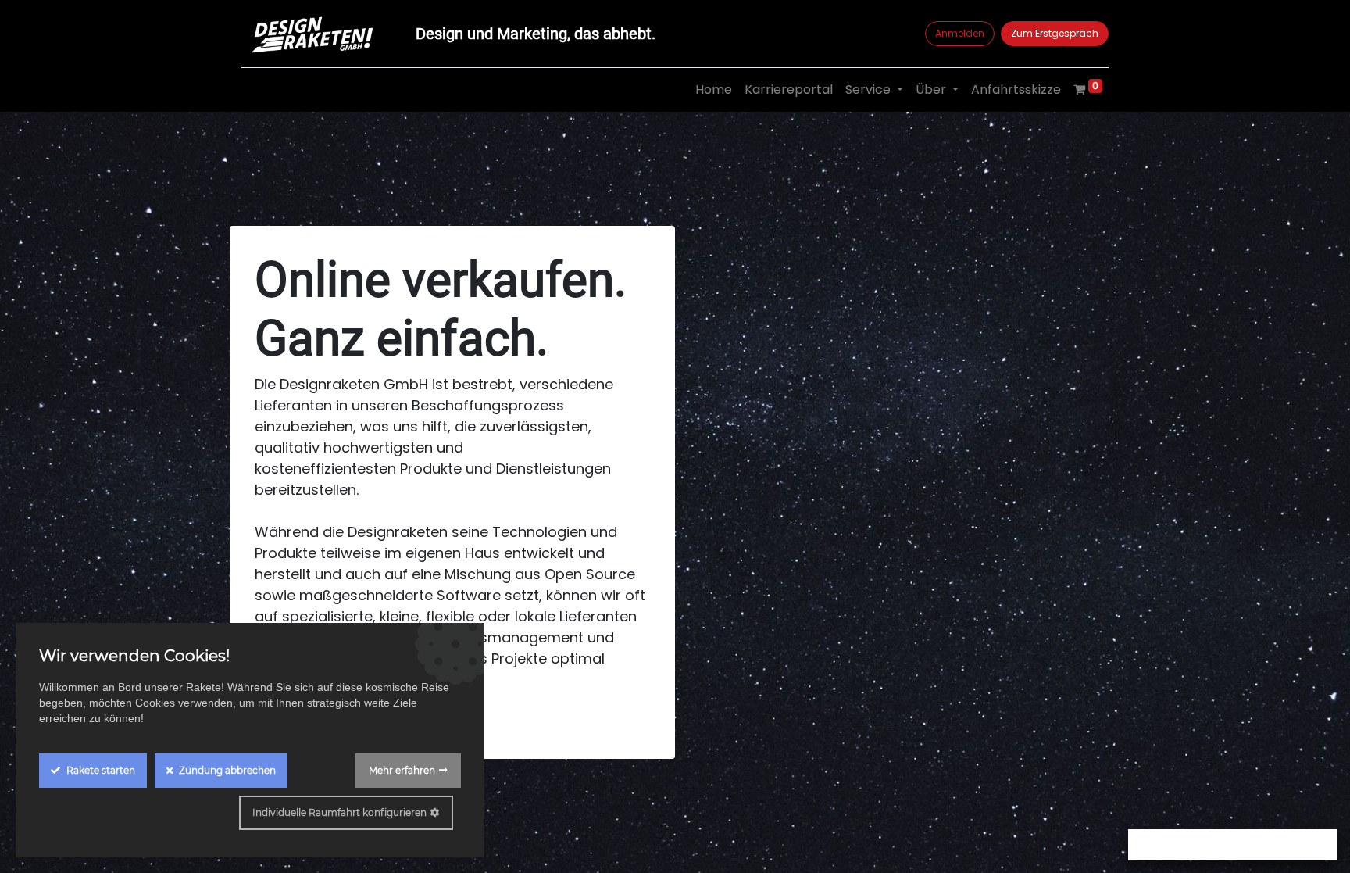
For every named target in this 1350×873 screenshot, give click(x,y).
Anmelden (959, 33)
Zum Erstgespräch (1054, 33)
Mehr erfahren (402, 770)
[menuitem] (713, 90)
